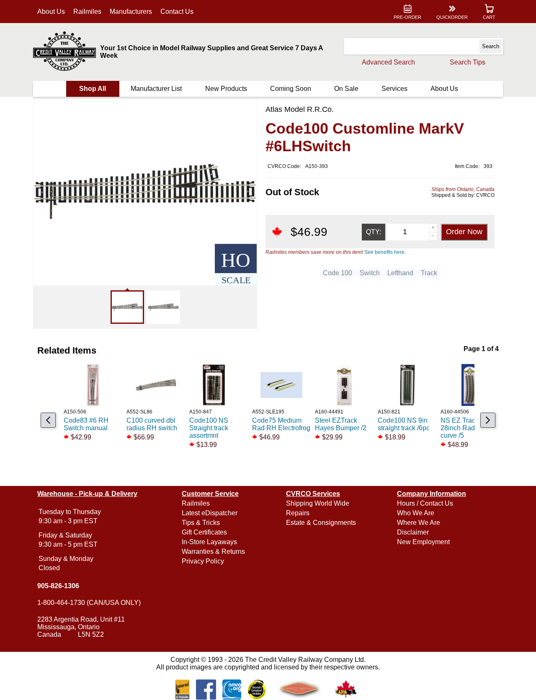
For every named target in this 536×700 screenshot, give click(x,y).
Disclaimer (413, 532)
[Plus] (433, 228)
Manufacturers (131, 11)
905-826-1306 (58, 585)
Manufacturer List (156, 88)
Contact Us (176, 11)
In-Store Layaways (209, 541)
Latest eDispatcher (209, 513)
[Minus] (433, 236)
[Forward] (487, 420)
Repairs (297, 513)
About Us (51, 11)
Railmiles (87, 11)
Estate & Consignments (321, 522)
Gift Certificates (204, 532)
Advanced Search (388, 62)
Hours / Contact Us (425, 503)
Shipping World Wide (317, 503)
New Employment (423, 541)
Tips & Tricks (201, 522)
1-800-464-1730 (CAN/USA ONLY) (89, 602)
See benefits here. (385, 252)
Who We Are (415, 513)
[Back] (48, 420)
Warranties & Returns (213, 551)
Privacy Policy (203, 561)
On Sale (346, 88)
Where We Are (418, 522)
